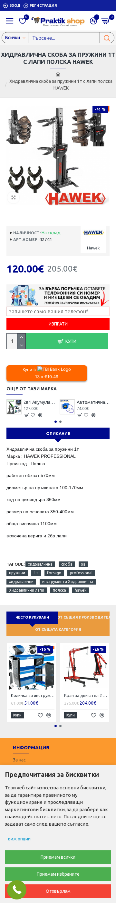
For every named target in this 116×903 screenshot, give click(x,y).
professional (81, 573)
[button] (55, 422)
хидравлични (21, 581)
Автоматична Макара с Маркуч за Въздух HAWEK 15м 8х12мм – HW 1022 (93, 402)
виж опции (19, 838)
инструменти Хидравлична (67, 581)
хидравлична (40, 564)
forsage (54, 573)
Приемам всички (58, 857)
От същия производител (84, 617)
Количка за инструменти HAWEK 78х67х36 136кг (32, 695)
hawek (80, 590)
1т (36, 573)
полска (59, 590)
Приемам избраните (58, 874)
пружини (17, 573)
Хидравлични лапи (26, 590)
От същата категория (58, 629)
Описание (58, 433)
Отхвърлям (58, 891)
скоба (66, 564)
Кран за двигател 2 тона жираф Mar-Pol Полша (86, 695)
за (83, 564)
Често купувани (32, 617)
